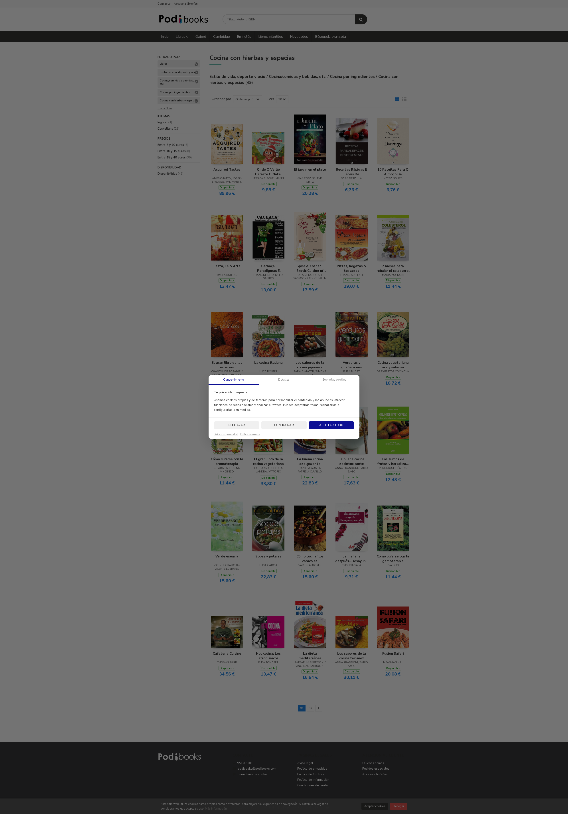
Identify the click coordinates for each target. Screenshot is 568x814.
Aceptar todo (331, 425)
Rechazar (237, 425)
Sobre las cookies (334, 380)
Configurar (284, 425)
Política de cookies (250, 434)
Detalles (284, 380)
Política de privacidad (226, 434)
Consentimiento (233, 380)
